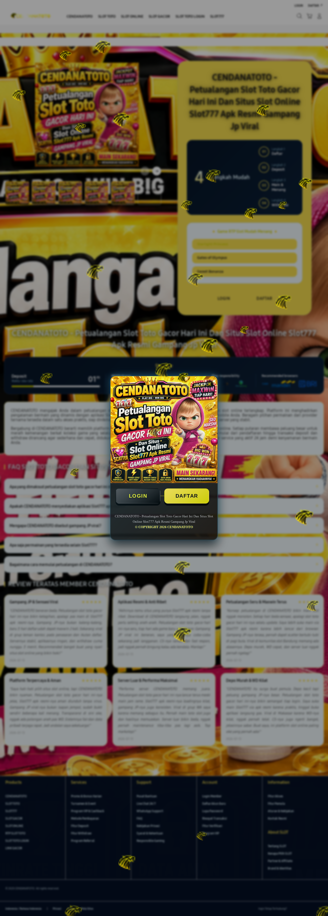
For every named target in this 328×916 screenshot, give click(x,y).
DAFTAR (187, 496)
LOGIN (138, 496)
